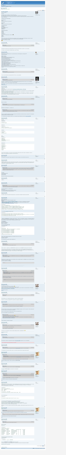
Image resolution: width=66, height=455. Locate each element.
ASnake (4, 243)
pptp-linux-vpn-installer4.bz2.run (5, 202)
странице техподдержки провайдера (13, 201)
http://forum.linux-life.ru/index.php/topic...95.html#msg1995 (7, 288)
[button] (40, 10)
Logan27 (4, 98)
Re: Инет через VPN (4, 11)
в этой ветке (6, 211)
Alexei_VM (5, 279)
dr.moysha (4, 71)
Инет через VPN (4, 8)
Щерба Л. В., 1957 (3, 84)
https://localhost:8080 (17, 340)
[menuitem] (2, 5)
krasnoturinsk (4, 314)
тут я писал (4, 377)
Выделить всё (4, 126)
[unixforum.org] (8, 2)
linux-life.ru (2, 290)
